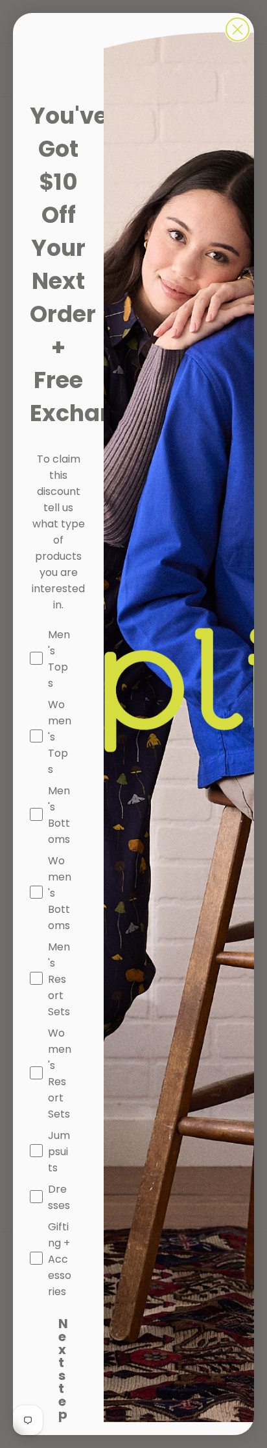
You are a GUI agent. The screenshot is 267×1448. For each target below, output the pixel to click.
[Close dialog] (237, 29)
